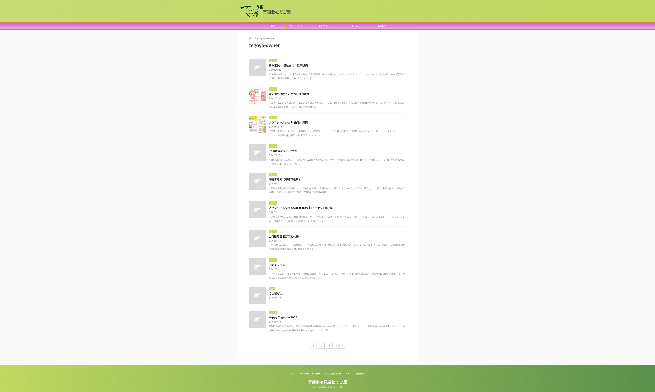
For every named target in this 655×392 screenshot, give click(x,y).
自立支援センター (327, 26)
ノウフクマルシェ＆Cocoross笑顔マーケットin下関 (301, 207)
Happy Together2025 (283, 317)
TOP (273, 26)
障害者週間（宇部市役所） (285, 179)
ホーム (354, 26)
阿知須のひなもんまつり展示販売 (289, 94)
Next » (339, 345)
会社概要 (382, 26)
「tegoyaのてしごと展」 (284, 151)
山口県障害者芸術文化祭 (284, 236)
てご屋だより (277, 293)
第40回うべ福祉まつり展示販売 (288, 65)
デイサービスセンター (300, 26)
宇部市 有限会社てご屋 (327, 382)
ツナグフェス (277, 265)
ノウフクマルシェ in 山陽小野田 (288, 122)
